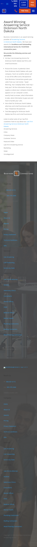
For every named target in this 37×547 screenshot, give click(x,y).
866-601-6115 (11, 190)
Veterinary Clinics (10, 290)
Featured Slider (9, 141)
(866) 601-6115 (15, 3)
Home (6, 212)
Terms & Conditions (10, 240)
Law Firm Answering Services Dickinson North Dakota (18, 124)
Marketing (7, 148)
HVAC (5, 307)
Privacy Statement (10, 235)
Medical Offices (9, 313)
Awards (6, 224)
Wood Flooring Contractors (13, 335)
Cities (6, 132)
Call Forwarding (9, 263)
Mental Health (8, 318)
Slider (6, 151)
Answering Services (10, 129)
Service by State (9, 268)
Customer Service (10, 138)
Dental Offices (8, 302)
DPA (5, 246)
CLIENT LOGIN (23, 3)
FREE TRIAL (32, 3)
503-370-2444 (11, 196)
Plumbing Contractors (11, 324)
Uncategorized (9, 154)
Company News (9, 135)
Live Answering (9, 257)
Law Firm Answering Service (13, 145)
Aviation (6, 285)
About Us (7, 218)
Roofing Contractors (10, 329)
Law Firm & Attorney (11, 279)
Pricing (6, 229)
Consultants (8, 296)
